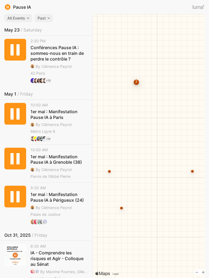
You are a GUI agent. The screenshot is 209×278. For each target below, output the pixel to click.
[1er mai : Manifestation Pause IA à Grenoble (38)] (46, 163)
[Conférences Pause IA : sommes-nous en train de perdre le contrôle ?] (46, 61)
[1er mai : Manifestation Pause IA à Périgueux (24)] (46, 205)
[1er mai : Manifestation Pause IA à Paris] (46, 122)
